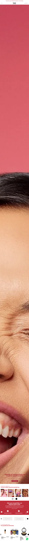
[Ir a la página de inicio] (14, 3)
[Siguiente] (16, 499)
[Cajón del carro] (27, 3)
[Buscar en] (25, 3)
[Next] (28, 534)
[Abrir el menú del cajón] (2, 3)
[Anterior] (12, 499)
